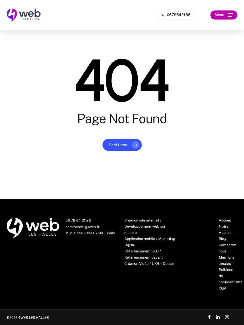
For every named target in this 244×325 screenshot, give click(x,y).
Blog (222, 239)
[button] (223, 15)
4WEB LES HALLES (33, 318)
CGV (222, 288)
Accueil (225, 220)
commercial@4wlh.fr (82, 227)
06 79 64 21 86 (78, 220)
